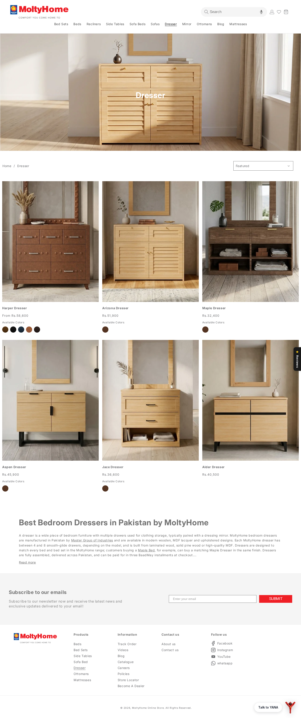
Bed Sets (81, 650)
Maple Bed (146, 550)
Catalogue (126, 662)
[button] (234, 12)
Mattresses (82, 680)
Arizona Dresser (115, 308)
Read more (27, 562)
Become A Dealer (131, 686)
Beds (77, 644)
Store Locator (128, 680)
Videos (123, 650)
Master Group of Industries (92, 540)
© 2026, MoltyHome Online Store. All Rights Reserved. (155, 707)
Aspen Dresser (14, 467)
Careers (124, 668)
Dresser (23, 166)
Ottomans (81, 674)
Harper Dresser (14, 308)
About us (169, 644)
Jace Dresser (112, 467)
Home (6, 166)
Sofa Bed (81, 662)
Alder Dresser (213, 467)
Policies (124, 674)
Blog (121, 656)
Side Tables (83, 656)
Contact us (170, 650)
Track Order (127, 644)
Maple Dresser (214, 308)
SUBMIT (275, 599)
